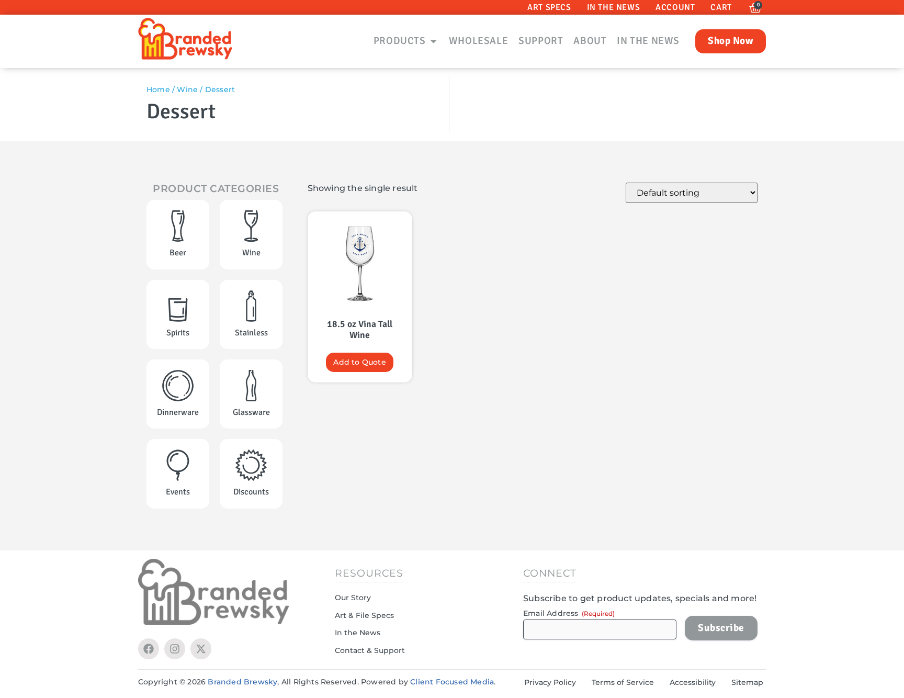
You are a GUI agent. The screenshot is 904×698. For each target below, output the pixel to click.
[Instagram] (174, 648)
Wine (187, 89)
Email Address (569, 613)
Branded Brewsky (242, 681)
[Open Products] (433, 41)
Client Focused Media (452, 681)
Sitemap (747, 682)
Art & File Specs (364, 615)
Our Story (353, 597)
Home (158, 89)
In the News (357, 632)
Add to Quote (359, 362)
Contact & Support (370, 650)
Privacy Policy (550, 682)
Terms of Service (623, 682)
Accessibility (693, 682)
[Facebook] (148, 648)
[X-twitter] (200, 648)
